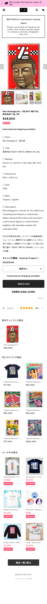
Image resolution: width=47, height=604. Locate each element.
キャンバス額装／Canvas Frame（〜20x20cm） (21, 260)
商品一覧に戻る (23, 562)
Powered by (20, 579)
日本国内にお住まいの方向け (23, 292)
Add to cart (24, 284)
